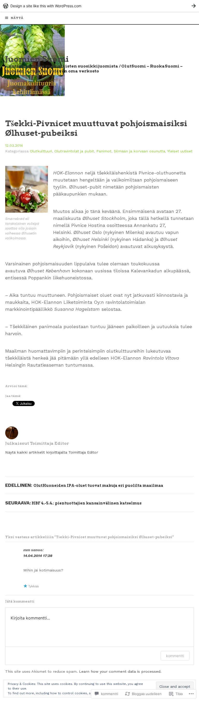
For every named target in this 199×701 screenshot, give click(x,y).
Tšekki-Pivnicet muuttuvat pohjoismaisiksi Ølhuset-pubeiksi (96, 128)
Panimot (103, 151)
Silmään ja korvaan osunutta (139, 151)
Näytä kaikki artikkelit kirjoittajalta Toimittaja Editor (51, 452)
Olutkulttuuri (41, 151)
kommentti (175, 655)
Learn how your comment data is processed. (120, 671)
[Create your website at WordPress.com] (99, 6)
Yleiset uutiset (180, 151)
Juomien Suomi (37, 59)
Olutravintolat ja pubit (74, 151)
